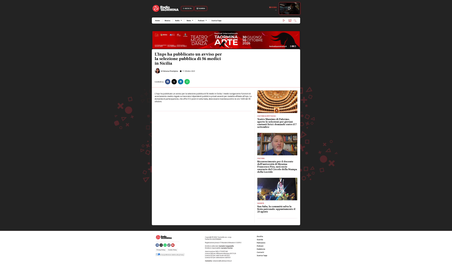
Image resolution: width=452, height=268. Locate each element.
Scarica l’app (216, 20)
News (189, 20)
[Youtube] (172, 229)
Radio (177, 20)
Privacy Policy (161, 234)
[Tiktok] (169, 229)
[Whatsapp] (165, 229)
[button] (167, 65)
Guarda (260, 223)
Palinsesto (261, 227)
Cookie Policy (172, 234)
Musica (167, 20)
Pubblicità (261, 233)
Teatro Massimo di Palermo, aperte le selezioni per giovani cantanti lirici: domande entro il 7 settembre (276, 107)
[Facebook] (157, 229)
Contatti (260, 236)
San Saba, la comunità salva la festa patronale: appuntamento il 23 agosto (276, 193)
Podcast (201, 20)
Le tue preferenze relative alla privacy (172, 239)
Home (157, 20)
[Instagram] (161, 229)
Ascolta (260, 220)
